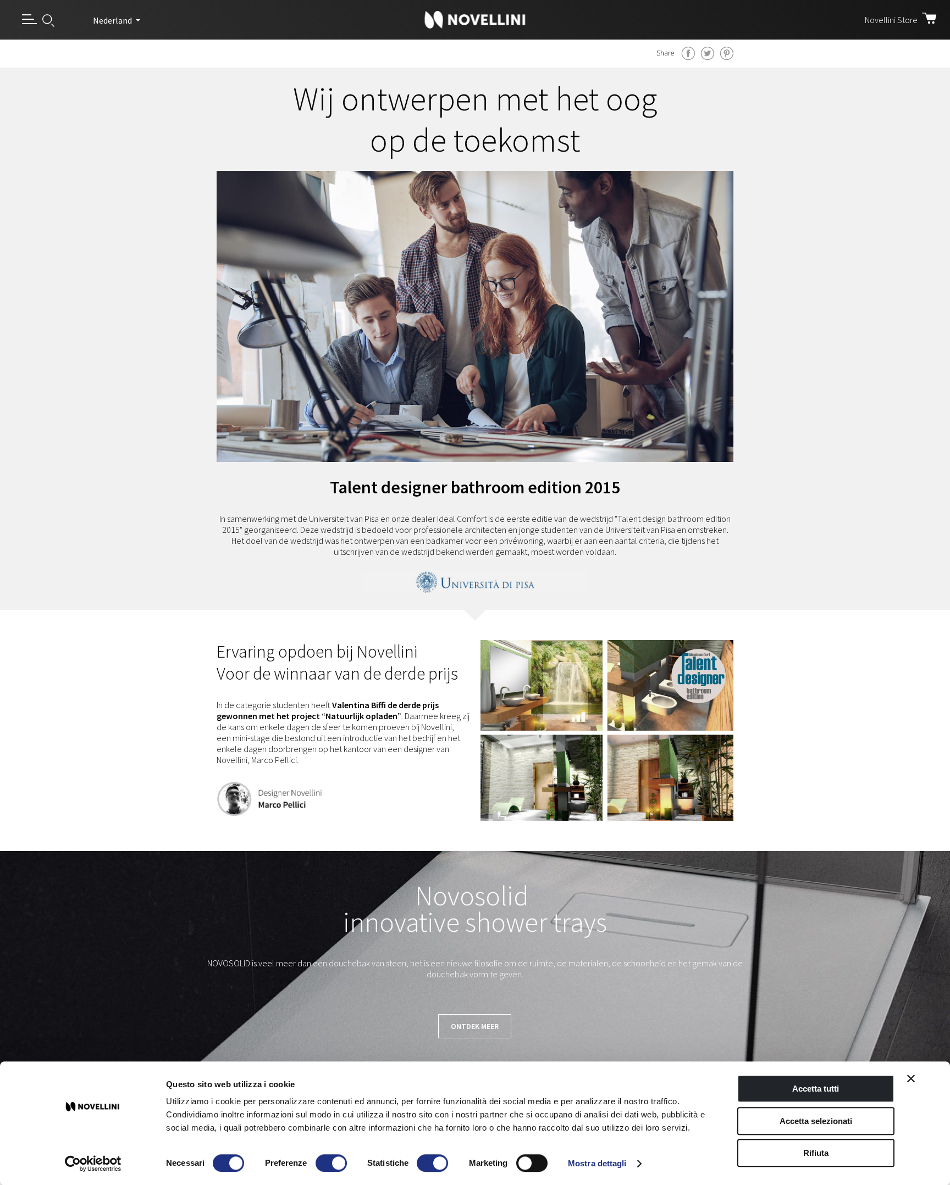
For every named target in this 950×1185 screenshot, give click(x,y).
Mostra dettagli (597, 1163)
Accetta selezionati (816, 1121)
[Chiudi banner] (911, 1078)
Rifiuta (816, 1153)
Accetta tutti (815, 1088)
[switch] (331, 1163)
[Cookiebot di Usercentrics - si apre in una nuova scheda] (93, 1163)
